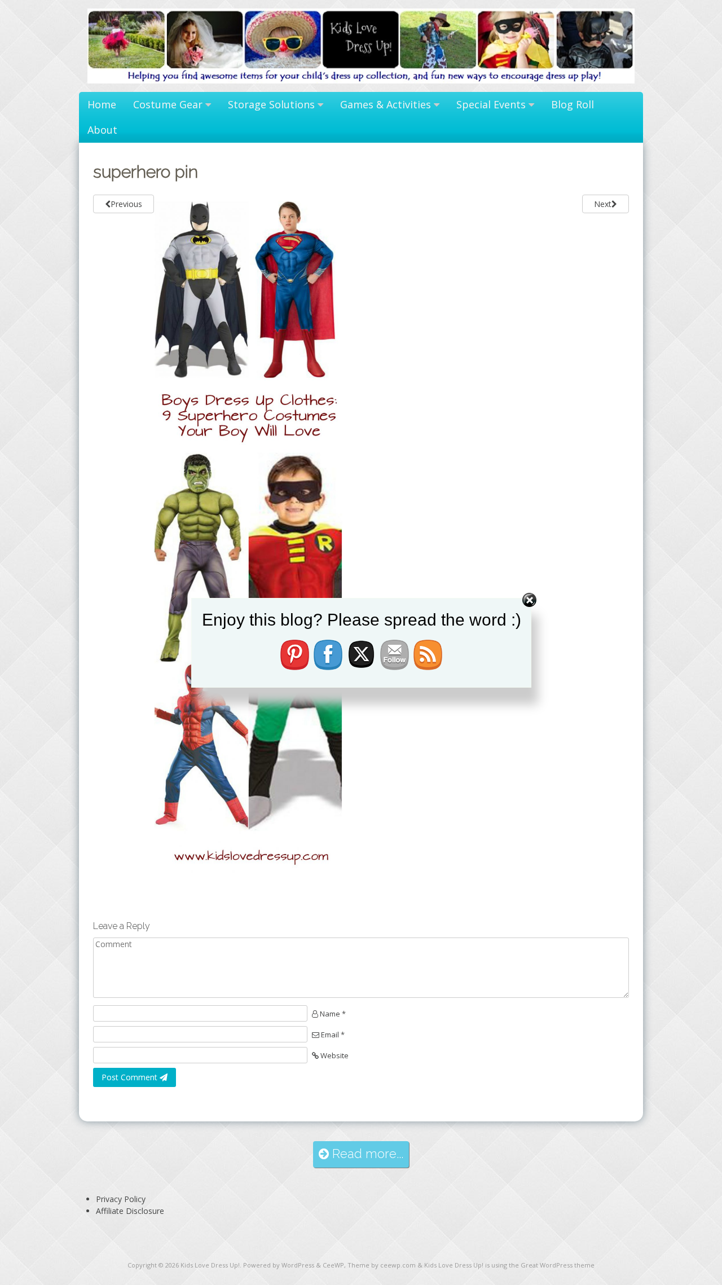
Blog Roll (572, 104)
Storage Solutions (271, 104)
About (102, 130)
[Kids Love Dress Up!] (361, 80)
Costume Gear (167, 104)
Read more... (366, 1154)
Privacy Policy (121, 1199)
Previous (126, 204)
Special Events (491, 104)
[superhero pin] (248, 874)
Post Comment (131, 1077)
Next (602, 204)
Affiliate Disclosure (130, 1210)
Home (101, 104)
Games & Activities (385, 104)
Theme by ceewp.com (381, 1265)
